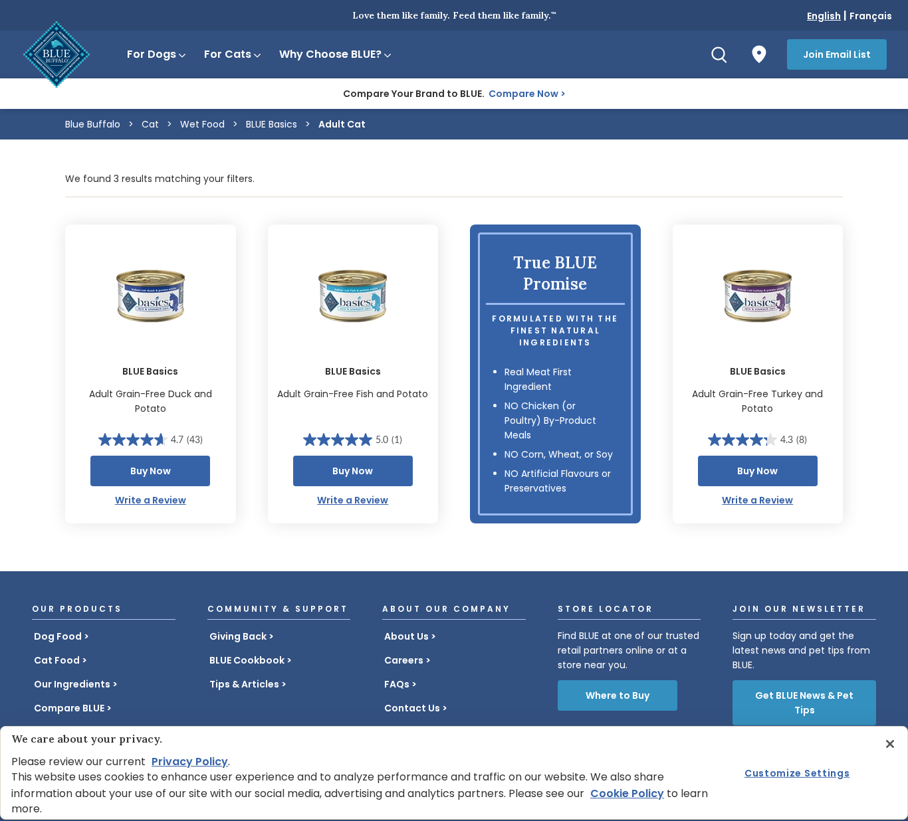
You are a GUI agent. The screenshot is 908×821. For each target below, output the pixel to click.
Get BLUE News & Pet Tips (804, 703)
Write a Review (150, 500)
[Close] (890, 744)
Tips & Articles (244, 684)
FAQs (396, 684)
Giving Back (238, 636)
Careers (403, 660)
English (824, 16)
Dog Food (58, 636)
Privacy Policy (190, 761)
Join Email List (837, 54)
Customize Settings (797, 772)
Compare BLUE (69, 708)
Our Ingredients (72, 684)
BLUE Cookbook (246, 660)
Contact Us (412, 708)
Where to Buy (617, 695)
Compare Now (523, 93)
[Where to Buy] (759, 54)
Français (871, 16)
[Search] (719, 54)
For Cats (227, 54)
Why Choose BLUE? (330, 54)
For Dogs (151, 54)
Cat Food (57, 660)
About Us (406, 636)
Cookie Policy (627, 793)
